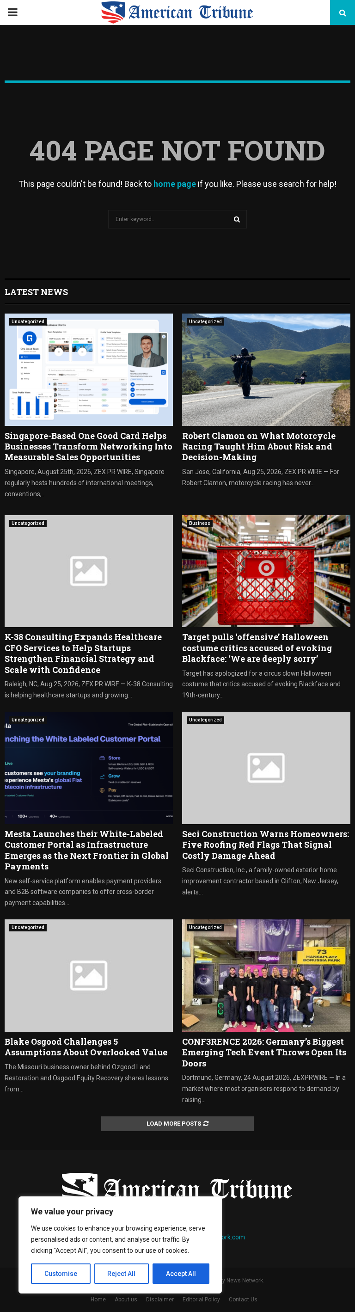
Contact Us (243, 1299)
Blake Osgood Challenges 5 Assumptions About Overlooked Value (86, 1047)
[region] (120, 1245)
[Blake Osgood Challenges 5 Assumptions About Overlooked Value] (89, 975)
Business (199, 523)
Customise (60, 1273)
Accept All (181, 1273)
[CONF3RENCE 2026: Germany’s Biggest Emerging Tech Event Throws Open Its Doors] (266, 975)
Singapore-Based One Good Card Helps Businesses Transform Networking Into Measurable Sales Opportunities (88, 446)
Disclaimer (160, 1299)
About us (126, 1299)
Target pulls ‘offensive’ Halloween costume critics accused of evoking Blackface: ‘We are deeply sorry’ (257, 647)
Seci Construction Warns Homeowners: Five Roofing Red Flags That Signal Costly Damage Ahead (265, 844)
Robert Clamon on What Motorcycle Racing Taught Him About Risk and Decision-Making (259, 446)
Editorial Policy (201, 1299)
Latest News (36, 291)
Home (98, 1299)
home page (174, 184)
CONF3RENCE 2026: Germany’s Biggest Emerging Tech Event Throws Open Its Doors (264, 1052)
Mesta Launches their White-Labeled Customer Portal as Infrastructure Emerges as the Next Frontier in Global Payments (87, 850)
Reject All (121, 1273)
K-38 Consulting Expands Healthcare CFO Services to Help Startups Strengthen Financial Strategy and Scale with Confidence (83, 653)
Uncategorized (28, 321)
